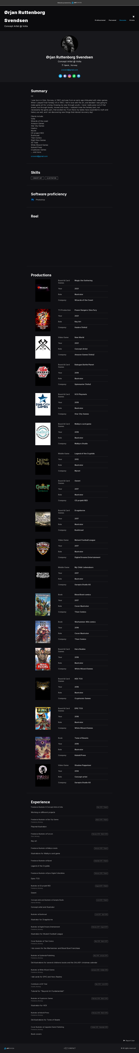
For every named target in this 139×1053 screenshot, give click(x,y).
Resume (123, 20)
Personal (112, 20)
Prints (132, 20)
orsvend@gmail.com (69, 70)
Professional (100, 20)
